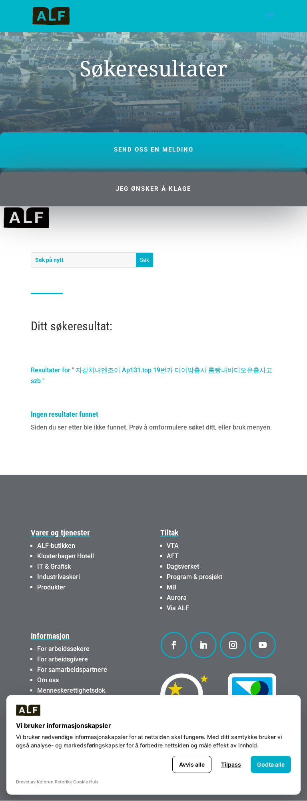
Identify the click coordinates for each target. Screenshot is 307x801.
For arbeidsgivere (62, 659)
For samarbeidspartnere (72, 669)
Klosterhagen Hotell (65, 556)
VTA (173, 545)
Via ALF (178, 608)
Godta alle (271, 764)
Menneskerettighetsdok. (72, 690)
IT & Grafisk (54, 566)
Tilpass (231, 764)
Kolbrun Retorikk (54, 782)
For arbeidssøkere (63, 649)
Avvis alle (192, 764)
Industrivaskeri (58, 577)
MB (171, 587)
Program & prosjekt (194, 577)
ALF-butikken (56, 545)
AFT (173, 556)
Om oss (48, 680)
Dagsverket (183, 566)
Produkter (51, 587)
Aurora (177, 597)
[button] (269, 21)
